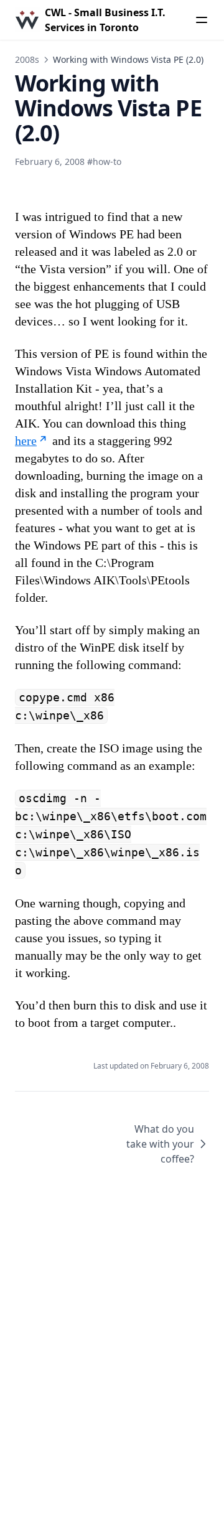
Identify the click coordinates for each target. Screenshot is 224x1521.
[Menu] (201, 19)
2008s (27, 59)
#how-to (104, 161)
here (26, 440)
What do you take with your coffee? (160, 1144)
